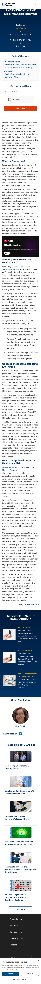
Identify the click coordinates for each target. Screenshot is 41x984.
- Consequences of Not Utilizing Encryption (18, 69)
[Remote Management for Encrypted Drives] (10, 680)
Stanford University (10, 269)
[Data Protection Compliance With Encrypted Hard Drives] (20, 781)
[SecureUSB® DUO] (10, 657)
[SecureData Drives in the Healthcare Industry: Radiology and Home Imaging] (20, 857)
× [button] (38, 961)
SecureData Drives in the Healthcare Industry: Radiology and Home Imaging (20, 869)
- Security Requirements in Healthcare (20, 64)
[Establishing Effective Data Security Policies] (20, 756)
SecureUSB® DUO (25, 650)
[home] (8, 4)
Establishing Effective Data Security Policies (16, 767)
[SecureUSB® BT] (10, 634)
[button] (35, 4)
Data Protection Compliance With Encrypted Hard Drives (19, 792)
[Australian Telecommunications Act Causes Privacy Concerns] (20, 832)
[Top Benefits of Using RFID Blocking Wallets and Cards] (20, 806)
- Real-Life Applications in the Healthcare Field (16, 75)
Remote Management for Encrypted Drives (27, 675)
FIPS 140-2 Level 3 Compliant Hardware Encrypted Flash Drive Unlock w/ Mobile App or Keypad (27, 659)
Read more (19, 970)
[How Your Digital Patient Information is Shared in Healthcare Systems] (20, 885)
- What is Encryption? (13, 61)
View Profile (20, 726)
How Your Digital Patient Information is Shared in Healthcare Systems (15, 897)
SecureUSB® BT (25, 627)
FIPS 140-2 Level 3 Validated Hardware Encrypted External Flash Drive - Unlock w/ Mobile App (27, 635)
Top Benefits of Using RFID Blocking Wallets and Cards (17, 817)
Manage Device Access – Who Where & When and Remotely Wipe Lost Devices (27, 683)
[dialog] (20, 971)
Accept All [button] (10, 974)
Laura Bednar (20, 28)
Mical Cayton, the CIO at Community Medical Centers (18, 468)
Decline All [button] (29, 974)
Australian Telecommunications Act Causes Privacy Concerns (18, 842)
